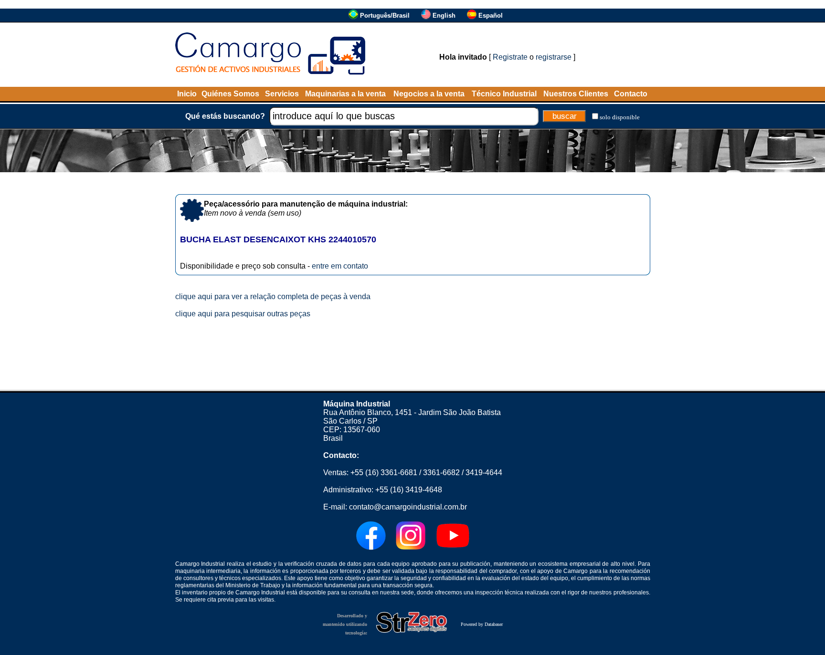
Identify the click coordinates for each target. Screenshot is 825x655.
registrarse (553, 57)
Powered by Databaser (482, 624)
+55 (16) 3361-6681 (383, 472)
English (444, 15)
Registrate (510, 57)
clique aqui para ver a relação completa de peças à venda (272, 296)
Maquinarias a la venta (345, 94)
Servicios (282, 94)
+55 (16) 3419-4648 (408, 490)
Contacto (630, 94)
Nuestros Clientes (575, 94)
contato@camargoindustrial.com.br (408, 507)
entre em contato (340, 266)
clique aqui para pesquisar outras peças (242, 314)
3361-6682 (441, 472)
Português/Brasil (385, 15)
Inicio (187, 94)
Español (490, 15)
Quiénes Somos (230, 94)
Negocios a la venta (429, 94)
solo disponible (620, 117)
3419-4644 (483, 472)
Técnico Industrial (504, 94)
